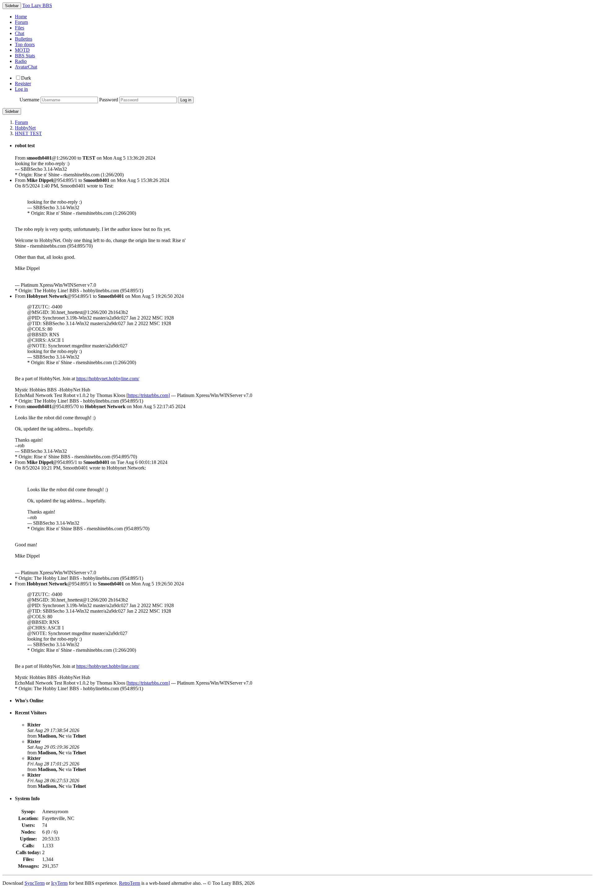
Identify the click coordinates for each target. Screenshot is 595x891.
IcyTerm (59, 883)
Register (23, 83)
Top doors (25, 44)
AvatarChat (26, 66)
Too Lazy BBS (37, 5)
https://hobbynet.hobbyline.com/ (107, 378)
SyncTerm (34, 883)
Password (108, 99)
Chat (19, 33)
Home (21, 16)
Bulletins (23, 39)
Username (29, 99)
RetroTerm (129, 883)
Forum (21, 22)
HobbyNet (25, 127)
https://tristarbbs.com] (149, 395)
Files (19, 27)
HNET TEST (28, 133)
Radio (21, 61)
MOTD (22, 50)
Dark (26, 78)
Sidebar (12, 111)
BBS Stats (25, 55)
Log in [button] (21, 89)
